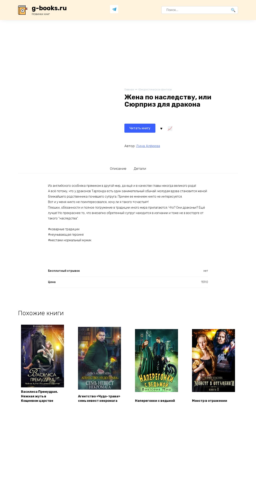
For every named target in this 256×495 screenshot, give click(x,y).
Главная (129, 89)
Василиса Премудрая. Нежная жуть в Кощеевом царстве (39, 396)
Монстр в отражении (209, 401)
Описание (118, 169)
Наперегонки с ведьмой (155, 401)
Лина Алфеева (148, 146)
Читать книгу (139, 128)
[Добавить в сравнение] (170, 128)
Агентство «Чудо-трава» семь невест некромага (99, 398)
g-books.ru (49, 8)
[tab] (118, 168)
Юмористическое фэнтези (155, 89)
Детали (140, 169)
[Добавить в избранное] (161, 128)
